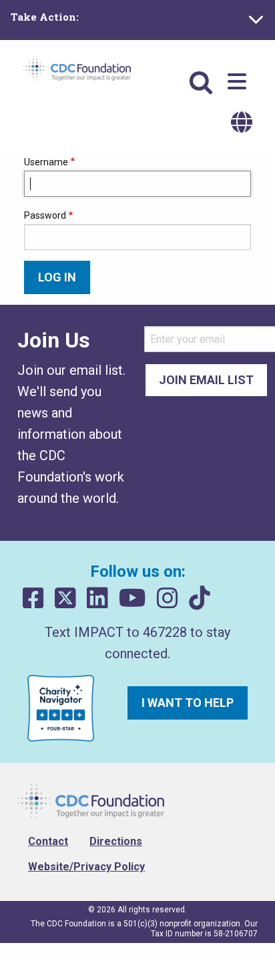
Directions (115, 841)
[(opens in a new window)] (33, 598)
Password (45, 215)
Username (46, 162)
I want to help (188, 703)
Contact (48, 841)
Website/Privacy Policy (86, 866)
